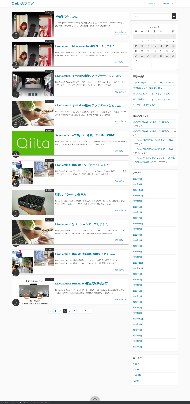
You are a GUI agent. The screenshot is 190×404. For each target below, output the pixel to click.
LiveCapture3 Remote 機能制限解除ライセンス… (85, 253)
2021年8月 (137, 246)
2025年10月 (138, 190)
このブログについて (167, 3)
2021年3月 (137, 257)
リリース (49, 12)
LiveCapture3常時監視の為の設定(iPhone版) (152, 140)
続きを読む (120, 32)
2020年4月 (137, 296)
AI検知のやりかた (66, 16)
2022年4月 (137, 235)
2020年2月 (137, 308)
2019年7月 (137, 330)
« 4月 (142, 66)
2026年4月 (137, 179)
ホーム (152, 3)
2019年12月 (138, 319)
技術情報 (49, 131)
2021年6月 (137, 252)
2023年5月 (137, 212)
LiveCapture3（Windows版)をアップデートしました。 (89, 75)
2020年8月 (137, 274)
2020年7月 (137, 280)
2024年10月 (138, 196)
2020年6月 (137, 285)
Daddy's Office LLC (24, 402)
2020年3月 (137, 302)
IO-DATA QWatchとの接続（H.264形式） (151, 122)
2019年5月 (137, 341)
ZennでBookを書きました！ (145, 105)
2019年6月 (137, 336)
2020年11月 (138, 263)
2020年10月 (138, 268)
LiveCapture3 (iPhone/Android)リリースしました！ (86, 46)
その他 (136, 364)
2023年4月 (137, 218)
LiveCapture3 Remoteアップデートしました (82, 164)
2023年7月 (137, 201)
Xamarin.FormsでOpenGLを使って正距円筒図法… (86, 135)
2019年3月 (137, 347)
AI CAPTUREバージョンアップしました (151, 94)
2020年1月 (137, 313)
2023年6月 (137, 207)
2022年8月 (137, 229)
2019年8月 (137, 324)
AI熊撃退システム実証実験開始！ (148, 88)
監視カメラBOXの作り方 (70, 194)
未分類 (136, 381)
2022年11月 (138, 224)
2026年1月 (137, 184)
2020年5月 (137, 291)
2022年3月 (137, 240)
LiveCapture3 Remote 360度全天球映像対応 (81, 283)
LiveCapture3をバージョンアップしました (81, 224)
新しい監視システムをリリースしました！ (152, 99)
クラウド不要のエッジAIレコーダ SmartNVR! (153, 82)
